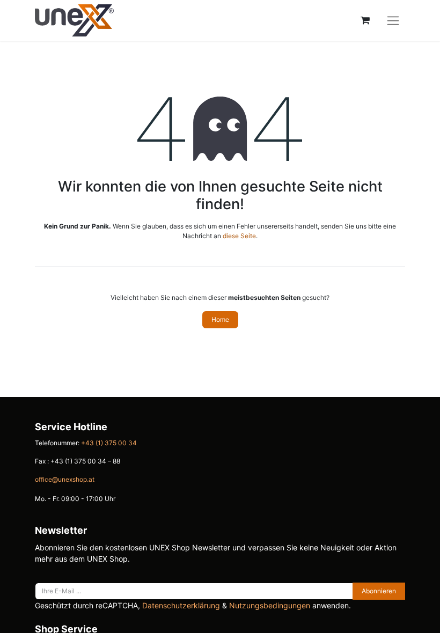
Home (220, 319)
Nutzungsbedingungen (269, 605)
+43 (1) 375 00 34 (109, 443)
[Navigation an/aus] (393, 20)
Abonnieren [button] (379, 591)
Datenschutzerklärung (181, 605)
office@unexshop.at (64, 479)
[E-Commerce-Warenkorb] (365, 20)
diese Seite (239, 236)
